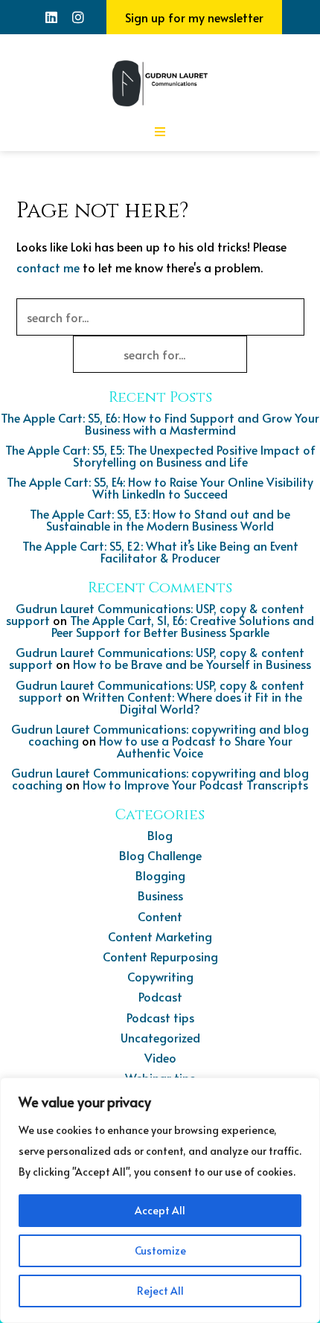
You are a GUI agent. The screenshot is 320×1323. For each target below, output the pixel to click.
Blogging (160, 875)
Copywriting (160, 976)
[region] (160, 1200)
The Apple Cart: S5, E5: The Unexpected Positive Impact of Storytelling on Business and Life (160, 455)
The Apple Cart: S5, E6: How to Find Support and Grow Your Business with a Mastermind (160, 423)
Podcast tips (160, 1017)
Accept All (160, 1210)
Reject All (160, 1291)
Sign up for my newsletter (194, 17)
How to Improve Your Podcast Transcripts (195, 784)
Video (160, 1057)
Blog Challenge (160, 855)
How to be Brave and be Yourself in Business (192, 664)
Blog (160, 835)
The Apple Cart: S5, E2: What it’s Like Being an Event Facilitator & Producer (160, 551)
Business (160, 895)
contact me (48, 267)
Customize (160, 1250)
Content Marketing (160, 936)
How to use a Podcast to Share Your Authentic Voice (195, 746)
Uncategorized (160, 1037)
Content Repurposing (160, 956)
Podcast (160, 996)
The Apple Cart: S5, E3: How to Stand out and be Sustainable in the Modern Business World (160, 519)
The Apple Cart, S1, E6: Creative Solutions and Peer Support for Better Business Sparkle (183, 626)
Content (160, 916)
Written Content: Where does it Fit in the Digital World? (192, 702)
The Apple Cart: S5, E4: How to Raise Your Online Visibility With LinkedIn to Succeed (160, 487)
